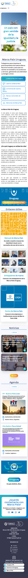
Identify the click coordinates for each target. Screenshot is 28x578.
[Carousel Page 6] (17, 45)
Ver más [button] (14, 375)
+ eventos (14, 386)
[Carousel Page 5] (16, 45)
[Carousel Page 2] (11, 45)
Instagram (15, 549)
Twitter (15, 545)
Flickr (14, 552)
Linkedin (14, 547)
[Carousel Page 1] (10, 45)
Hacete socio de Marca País (14, 202)
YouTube (15, 551)
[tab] (13, 84)
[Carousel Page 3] (13, 45)
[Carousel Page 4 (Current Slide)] (14, 45)
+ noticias (14, 332)
